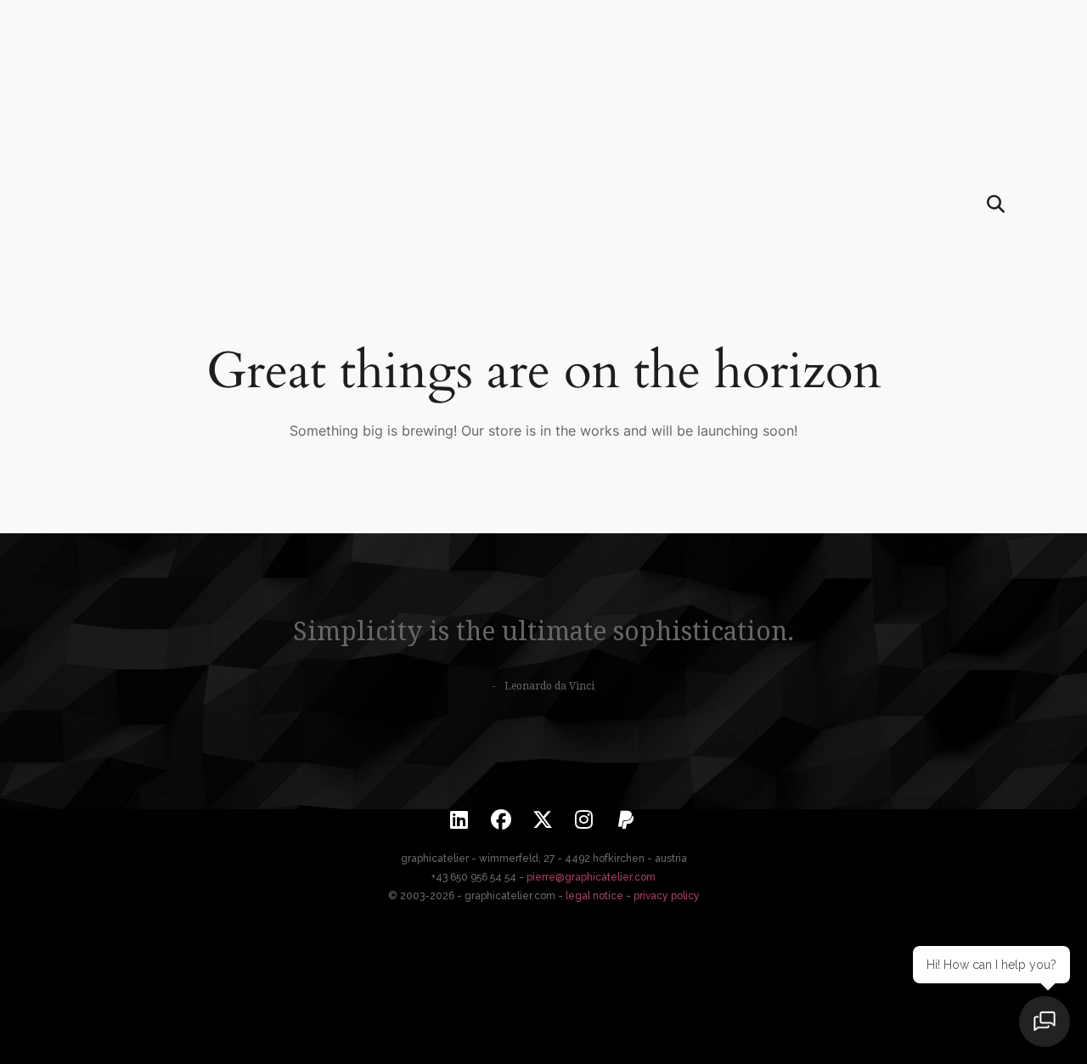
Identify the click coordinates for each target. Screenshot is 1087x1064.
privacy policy (667, 896)
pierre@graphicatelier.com (591, 877)
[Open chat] (1044, 1021)
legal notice (594, 896)
